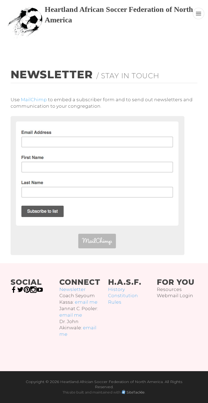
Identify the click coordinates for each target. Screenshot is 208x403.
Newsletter (72, 289)
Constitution (123, 295)
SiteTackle (135, 392)
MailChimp (34, 99)
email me (86, 302)
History (116, 289)
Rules (114, 302)
